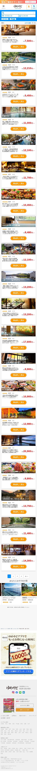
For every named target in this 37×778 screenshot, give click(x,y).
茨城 (27, 729)
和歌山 (27, 732)
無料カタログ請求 (24, 710)
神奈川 (16, 731)
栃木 (31, 729)
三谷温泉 (32, 741)
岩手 (10, 729)
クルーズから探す (20, 762)
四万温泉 (9, 741)
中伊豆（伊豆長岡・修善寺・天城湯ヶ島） (11, 750)
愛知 (16, 732)
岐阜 (9, 732)
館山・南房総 (4, 748)
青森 (6, 729)
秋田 (17, 729)
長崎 (2, 734)
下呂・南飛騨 (29, 751)
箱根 (14, 751)
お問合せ (14, 715)
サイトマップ (32, 715)
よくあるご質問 (5, 715)
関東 (10, 723)
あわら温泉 (3, 739)
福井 (31, 731)
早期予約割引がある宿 (16, 759)
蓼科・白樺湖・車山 (13, 748)
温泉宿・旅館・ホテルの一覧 (13, 628)
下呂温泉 (3, 743)
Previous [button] (2, 593)
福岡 (31, 732)
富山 (24, 731)
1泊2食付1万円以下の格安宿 (7, 762)
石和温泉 (27, 741)
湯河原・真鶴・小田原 (6, 751)
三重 (19, 732)
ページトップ (33, 767)
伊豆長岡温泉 (21, 743)
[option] (11, 594)
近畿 (25, 723)
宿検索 (34, 8)
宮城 (13, 729)
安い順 (34, 23)
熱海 (2, 753)
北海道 (2, 723)
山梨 (2, 732)
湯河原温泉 (28, 743)
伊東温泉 (14, 743)
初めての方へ (22, 715)
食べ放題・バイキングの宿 (21, 760)
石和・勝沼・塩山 (20, 751)
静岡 (12, 732)
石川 (27, 731)
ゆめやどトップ (3, 628)
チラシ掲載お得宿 (5, 759)
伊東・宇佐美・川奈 (29, 748)
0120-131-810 (24, 689)
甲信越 (17, 723)
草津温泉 (15, 741)
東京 (12, 731)
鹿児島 (9, 734)
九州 (28, 723)
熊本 (5, 734)
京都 (23, 732)
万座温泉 (21, 741)
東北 (6, 723)
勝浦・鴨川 (25, 750)
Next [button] (35, 593)
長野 (5, 732)
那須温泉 (18, 739)
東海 (21, 723)
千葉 (9, 731)
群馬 (2, 731)
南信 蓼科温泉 (10, 739)
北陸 (13, 723)
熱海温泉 (8, 743)
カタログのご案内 (24, 705)
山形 (20, 729)
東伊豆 (21, 748)
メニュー (4, 8)
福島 (24, 729)
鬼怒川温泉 (24, 739)
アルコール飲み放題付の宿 (7, 760)
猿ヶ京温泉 (3, 741)
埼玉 (5, 731)
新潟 (20, 731)
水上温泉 (30, 739)
